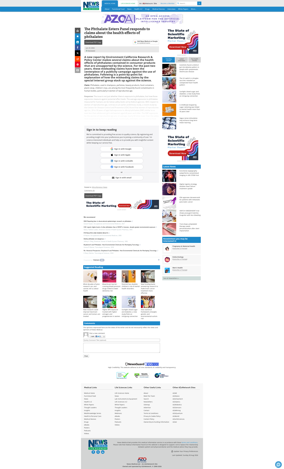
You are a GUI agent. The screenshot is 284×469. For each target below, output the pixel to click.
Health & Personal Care (92, 416)
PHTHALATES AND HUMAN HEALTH (96, 233)
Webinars (118, 413)
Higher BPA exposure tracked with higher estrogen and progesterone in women (111, 313)
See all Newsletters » (171, 278)
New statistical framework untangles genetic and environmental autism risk (149, 314)
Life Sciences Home (128, 3)
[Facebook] (78, 47)
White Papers (89, 405)
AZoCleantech (178, 399)
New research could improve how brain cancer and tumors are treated (91, 313)
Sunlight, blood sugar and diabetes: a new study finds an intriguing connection (130, 313)
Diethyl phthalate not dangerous (94, 239)
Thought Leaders (90, 407)
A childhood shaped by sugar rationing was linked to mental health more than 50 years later (189, 108)
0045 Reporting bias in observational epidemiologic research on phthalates (107, 221)
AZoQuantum (177, 413)
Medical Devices (90, 419)
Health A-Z (88, 402)
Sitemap (147, 405)
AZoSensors (177, 407)
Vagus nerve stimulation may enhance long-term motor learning (188, 120)
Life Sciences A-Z (121, 402)
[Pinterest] (78, 64)
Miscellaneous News (99, 187)
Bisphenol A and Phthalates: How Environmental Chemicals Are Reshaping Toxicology (111, 245)
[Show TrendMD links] (159, 260)
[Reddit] (78, 59)
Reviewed (91, 51)
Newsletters (148, 402)
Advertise (147, 407)
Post (86, 356)
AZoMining (177, 410)
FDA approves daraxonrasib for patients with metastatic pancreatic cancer (189, 199)
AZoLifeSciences (178, 419)
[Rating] (78, 36)
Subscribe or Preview (180, 248)
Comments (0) (89, 190)
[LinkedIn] (78, 42)
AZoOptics (176, 402)
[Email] (78, 70)
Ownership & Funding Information (156, 422)
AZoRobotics (177, 405)
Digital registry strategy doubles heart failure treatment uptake (188, 186)
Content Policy (149, 419)
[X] (78, 53)
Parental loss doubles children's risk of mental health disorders (131, 286)
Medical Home (110, 3)
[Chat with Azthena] (278, 464)
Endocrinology (178, 257)
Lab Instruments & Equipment (126, 399)
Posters (87, 428)
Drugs (86, 422)
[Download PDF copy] (78, 30)
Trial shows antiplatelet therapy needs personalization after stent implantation (189, 227)
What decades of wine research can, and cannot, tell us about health (91, 287)
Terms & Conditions (151, 413)
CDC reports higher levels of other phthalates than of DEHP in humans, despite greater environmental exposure (119, 227)
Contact (146, 410)
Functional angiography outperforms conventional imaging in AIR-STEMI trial (189, 173)
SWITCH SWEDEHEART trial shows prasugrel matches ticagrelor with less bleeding (190, 213)
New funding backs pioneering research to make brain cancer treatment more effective (149, 288)
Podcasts (87, 431)
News (86, 399)
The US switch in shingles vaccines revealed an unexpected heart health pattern (188, 81)
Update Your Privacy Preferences (185, 451)
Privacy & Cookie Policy (152, 416)
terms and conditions (190, 442)
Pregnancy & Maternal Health (184, 246)
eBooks (86, 425)
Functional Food (90, 396)
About (146, 393)
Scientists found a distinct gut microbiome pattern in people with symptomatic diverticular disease (189, 68)
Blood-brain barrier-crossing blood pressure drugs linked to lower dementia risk (111, 287)
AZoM (175, 393)
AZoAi (175, 422)
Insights (87, 410)
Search (146, 399)
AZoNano (176, 396)
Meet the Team (149, 396)
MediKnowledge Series (92, 413)
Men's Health (178, 268)
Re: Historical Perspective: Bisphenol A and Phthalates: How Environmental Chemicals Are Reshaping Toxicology (120, 250)
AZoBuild (176, 416)
